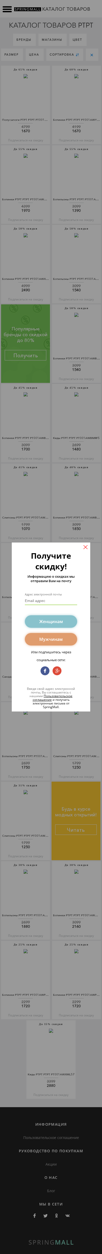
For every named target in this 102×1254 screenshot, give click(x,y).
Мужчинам (51, 639)
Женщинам (51, 621)
